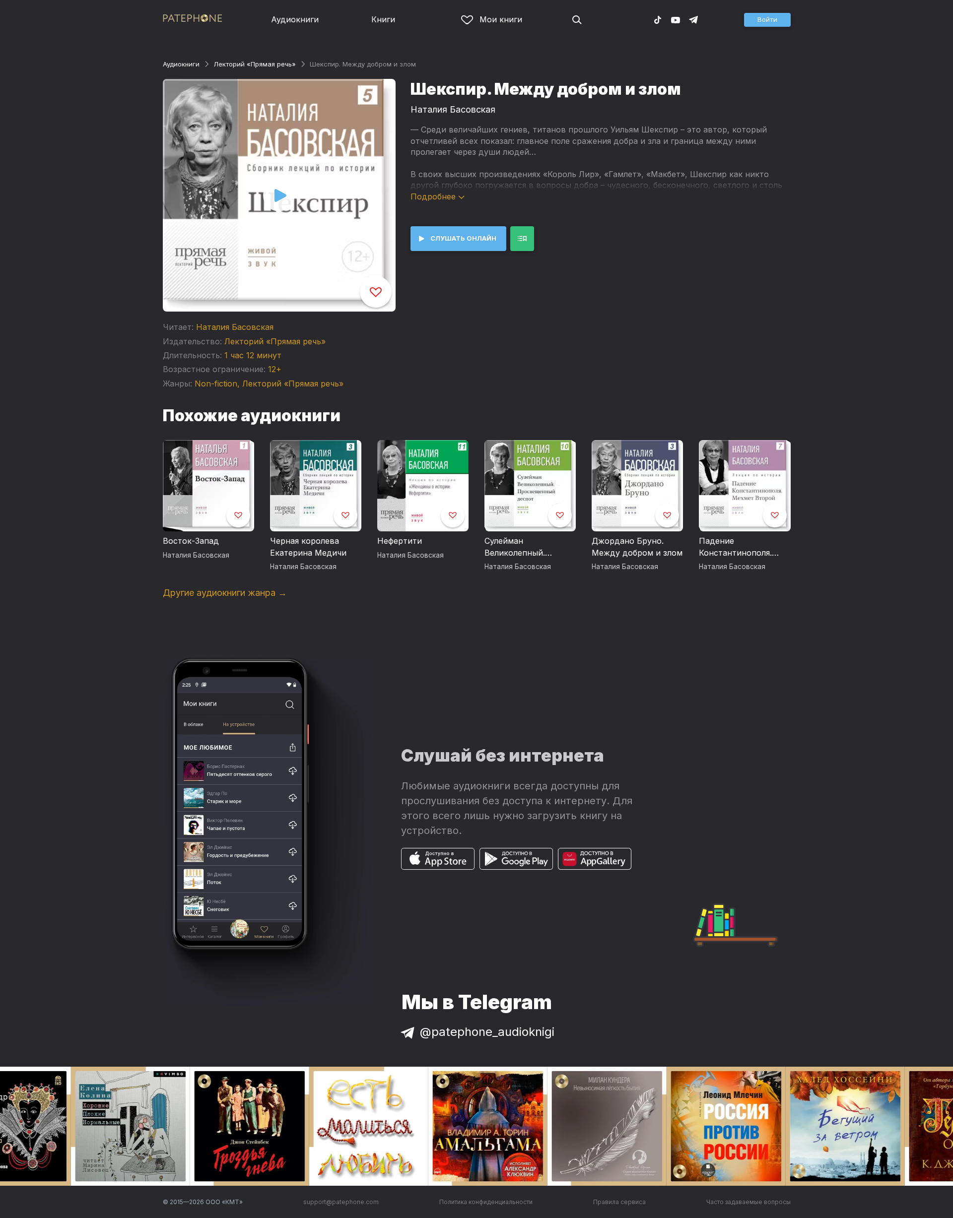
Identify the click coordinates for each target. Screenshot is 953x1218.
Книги (383, 19)
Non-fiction (216, 383)
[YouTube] (675, 19)
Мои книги (500, 19)
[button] (767, 20)
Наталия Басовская (234, 327)
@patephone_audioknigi (487, 1032)
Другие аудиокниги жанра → (225, 592)
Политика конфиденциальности (486, 1202)
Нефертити (399, 541)
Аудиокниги (295, 19)
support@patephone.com (341, 1202)
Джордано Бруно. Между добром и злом (637, 547)
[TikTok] (658, 19)
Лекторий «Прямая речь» (254, 64)
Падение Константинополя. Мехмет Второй (735, 547)
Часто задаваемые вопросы (748, 1202)
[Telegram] (693, 19)
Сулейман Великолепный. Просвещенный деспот (515, 547)
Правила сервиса (619, 1202)
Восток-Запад (191, 541)
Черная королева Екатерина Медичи (308, 547)
